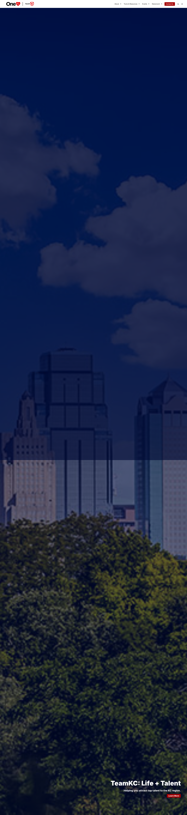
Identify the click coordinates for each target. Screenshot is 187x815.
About (117, 4)
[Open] (178, 4)
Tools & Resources (130, 4)
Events (144, 4)
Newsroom (156, 4)
